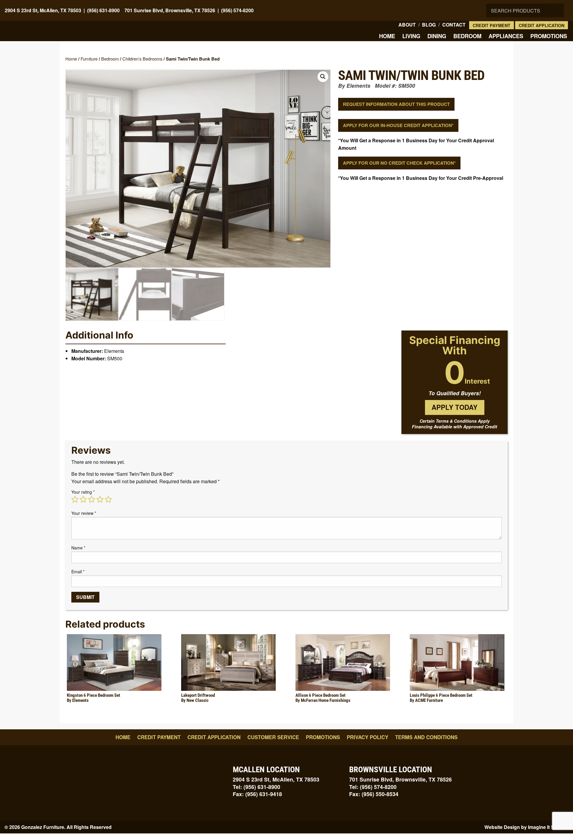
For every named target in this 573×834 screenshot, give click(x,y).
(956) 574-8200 (237, 10)
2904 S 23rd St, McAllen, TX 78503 (43, 10)
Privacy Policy (367, 737)
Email (77, 571)
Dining (436, 36)
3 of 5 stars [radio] (91, 499)
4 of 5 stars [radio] (100, 499)
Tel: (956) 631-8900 (256, 786)
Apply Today (455, 407)
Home (387, 36)
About (407, 24)
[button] (323, 76)
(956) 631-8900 (103, 10)
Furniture (89, 58)
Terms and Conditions (426, 737)
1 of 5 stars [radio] (74, 499)
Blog (429, 24)
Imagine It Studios (548, 827)
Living (411, 36)
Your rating (83, 492)
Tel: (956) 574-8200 (373, 786)
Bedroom (467, 36)
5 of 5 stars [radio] (108, 499)
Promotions (548, 36)
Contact (454, 24)
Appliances (506, 36)
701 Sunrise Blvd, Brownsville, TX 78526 (169, 10)
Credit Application (541, 25)
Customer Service (273, 737)
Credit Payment (491, 25)
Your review (83, 513)
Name (78, 548)
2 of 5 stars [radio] (83, 499)
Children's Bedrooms (142, 58)
